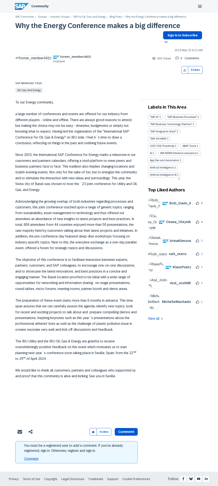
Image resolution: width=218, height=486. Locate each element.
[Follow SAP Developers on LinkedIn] (206, 478)
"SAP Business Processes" (182, 117)
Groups (42, 17)
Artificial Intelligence (162, 167)
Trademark (95, 479)
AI (151, 153)
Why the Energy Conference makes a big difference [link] (156, 17)
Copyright (50, 479)
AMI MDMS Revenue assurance (178, 153)
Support (113, 479)
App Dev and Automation (164, 160)
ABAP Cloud (189, 145)
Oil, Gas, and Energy (29, 90)
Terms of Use (31, 479)
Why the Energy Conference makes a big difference (97, 26)
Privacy (14, 479)
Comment (31, 459)
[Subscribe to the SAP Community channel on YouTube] (198, 478)
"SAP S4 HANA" (158, 138)
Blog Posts (116, 17)
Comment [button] (126, 432)
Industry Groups (59, 17)
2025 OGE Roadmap (162, 145)
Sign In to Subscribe (183, 35)
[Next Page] (178, 179)
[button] (185, 70)
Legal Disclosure (72, 479)
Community (40, 6)
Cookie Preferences (136, 479)
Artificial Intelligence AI (163, 174)
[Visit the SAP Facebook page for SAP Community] (183, 478)
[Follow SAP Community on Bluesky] (191, 478)
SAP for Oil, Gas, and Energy (89, 17)
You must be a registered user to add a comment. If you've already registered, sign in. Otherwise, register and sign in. (73, 448)
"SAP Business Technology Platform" (171, 124)
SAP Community (24, 17)
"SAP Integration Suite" (163, 131)
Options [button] (165, 42)
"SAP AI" (154, 117)
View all (153, 318)
